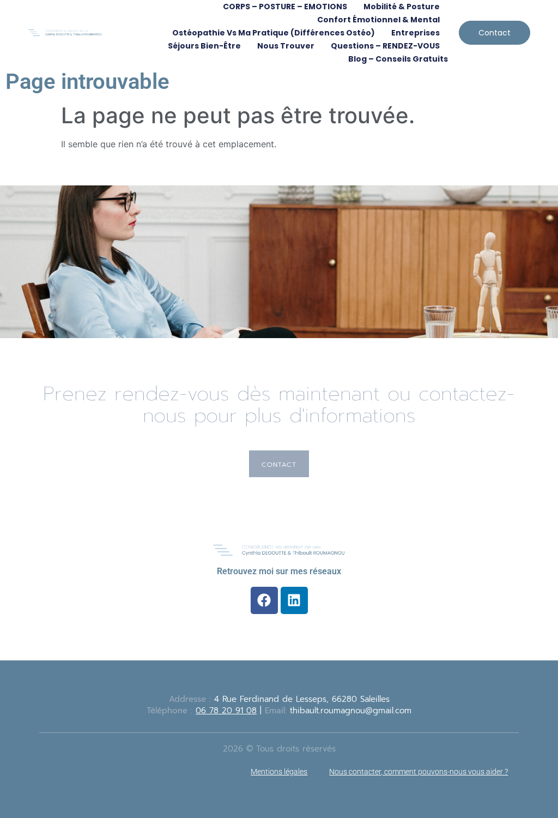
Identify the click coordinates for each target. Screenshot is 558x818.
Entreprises (415, 32)
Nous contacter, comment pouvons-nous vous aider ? (418, 771)
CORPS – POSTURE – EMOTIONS (285, 6)
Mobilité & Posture (401, 6)
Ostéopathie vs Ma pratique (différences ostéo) (273, 32)
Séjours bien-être (204, 45)
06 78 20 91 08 (226, 711)
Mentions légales (279, 771)
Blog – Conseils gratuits (398, 58)
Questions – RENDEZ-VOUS (385, 45)
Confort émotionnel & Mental (378, 19)
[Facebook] (264, 600)
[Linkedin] (294, 600)
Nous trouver (285, 45)
